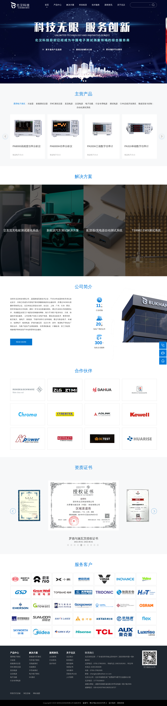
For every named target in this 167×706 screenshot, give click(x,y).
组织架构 (69, 663)
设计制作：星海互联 (116, 703)
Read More (21, 342)
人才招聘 (69, 677)
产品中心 (57, 5)
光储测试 (32, 667)
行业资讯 (52, 660)
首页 (47, 5)
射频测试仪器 (15, 663)
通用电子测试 (15, 657)
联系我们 (69, 660)
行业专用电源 (15, 681)
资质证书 (69, 667)
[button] (81, 81)
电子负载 (13, 677)
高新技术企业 (71, 674)
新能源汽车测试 (35, 657)
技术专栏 (52, 663)
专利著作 (69, 670)
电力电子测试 (34, 674)
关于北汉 (121, 5)
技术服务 (96, 5)
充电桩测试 (33, 663)
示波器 (12, 660)
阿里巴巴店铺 (15, 693)
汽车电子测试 (34, 660)
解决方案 (70, 5)
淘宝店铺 (26, 693)
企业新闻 (52, 657)
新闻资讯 (108, 5)
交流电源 (13, 674)
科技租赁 (83, 5)
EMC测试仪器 (15, 667)
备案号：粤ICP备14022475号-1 (95, 703)
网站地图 (36, 693)
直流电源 (13, 670)
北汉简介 (69, 657)
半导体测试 (33, 670)
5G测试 (32, 677)
